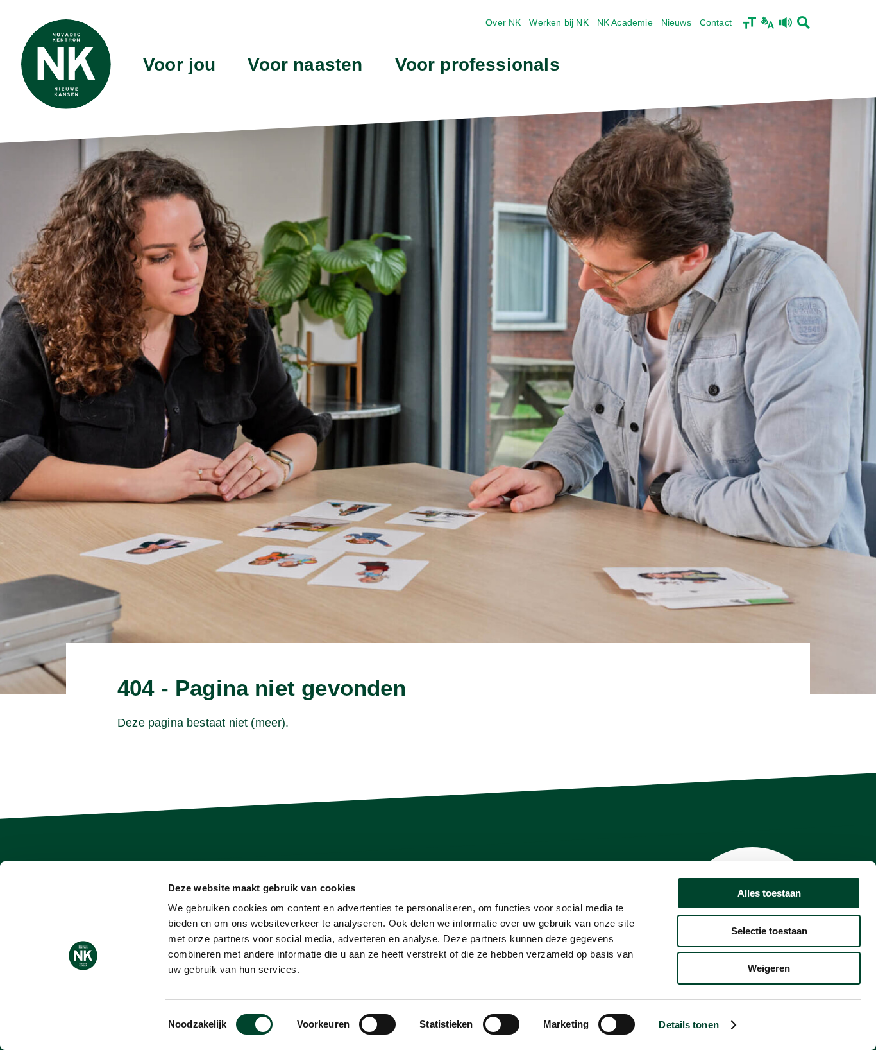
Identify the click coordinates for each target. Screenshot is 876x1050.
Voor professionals (477, 64)
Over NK (503, 22)
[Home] (66, 64)
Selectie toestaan (769, 930)
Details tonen (688, 1024)
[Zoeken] (803, 22)
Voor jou (179, 64)
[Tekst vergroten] (749, 22)
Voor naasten (305, 64)
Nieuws (676, 22)
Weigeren (769, 968)
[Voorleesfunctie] (785, 22)
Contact (716, 22)
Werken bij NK (558, 22)
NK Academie (625, 22)
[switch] (377, 1024)
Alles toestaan (769, 893)
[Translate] (767, 22)
